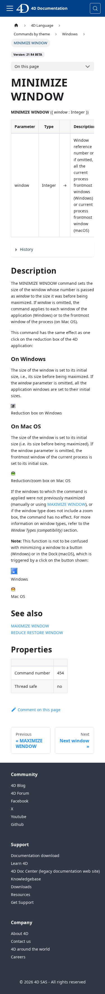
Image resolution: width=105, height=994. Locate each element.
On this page (27, 66)
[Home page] (16, 25)
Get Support (22, 902)
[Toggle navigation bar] (10, 8)
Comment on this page (39, 709)
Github (17, 824)
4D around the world (30, 949)
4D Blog (18, 785)
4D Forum (20, 793)
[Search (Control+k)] (95, 8)
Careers (18, 956)
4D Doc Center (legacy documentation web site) (55, 871)
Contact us (21, 941)
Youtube (18, 816)
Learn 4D (19, 863)
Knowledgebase (26, 879)
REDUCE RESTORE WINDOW (37, 632)
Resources (20, 894)
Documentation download (35, 855)
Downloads (21, 886)
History (26, 249)
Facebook (19, 801)
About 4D (19, 933)
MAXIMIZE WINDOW (66, 504)
